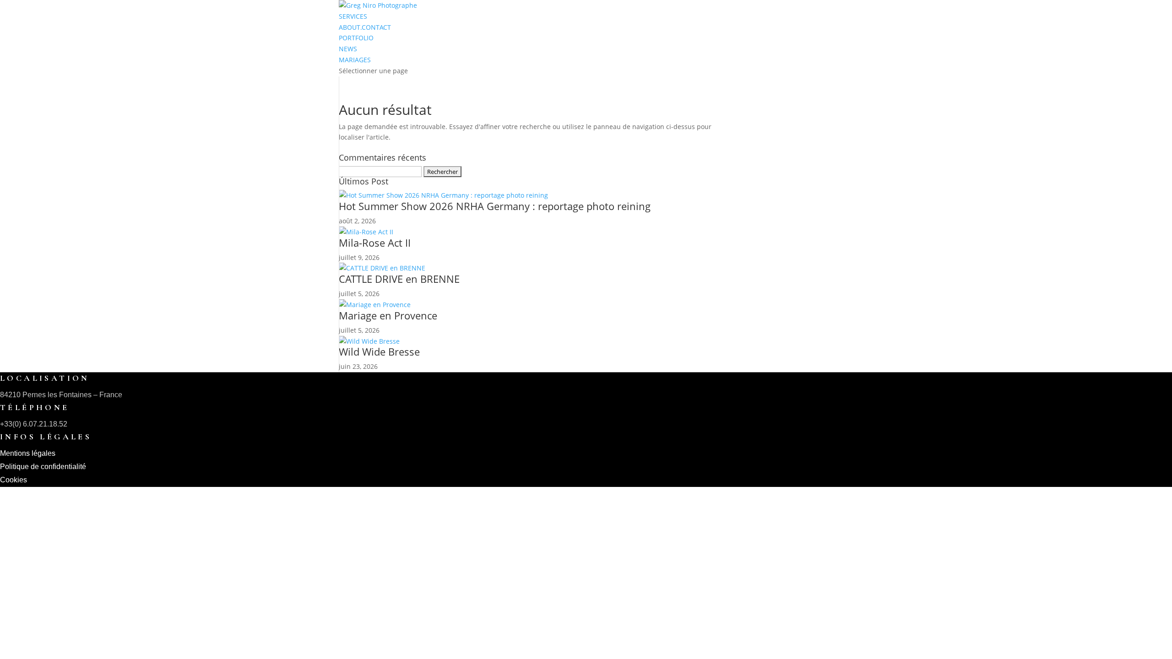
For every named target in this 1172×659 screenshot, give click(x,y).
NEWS (348, 48)
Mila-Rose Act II (375, 242)
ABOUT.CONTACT (365, 27)
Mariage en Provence (388, 315)
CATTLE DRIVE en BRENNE (399, 279)
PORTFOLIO (356, 37)
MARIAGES (355, 59)
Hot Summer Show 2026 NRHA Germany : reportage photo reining (495, 206)
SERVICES (353, 16)
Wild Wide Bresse (379, 351)
